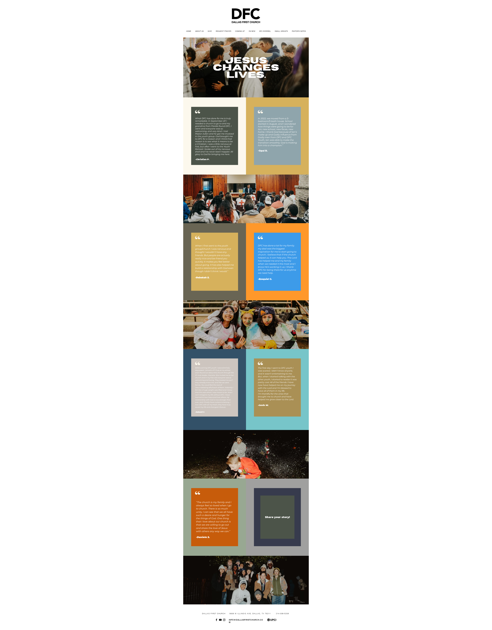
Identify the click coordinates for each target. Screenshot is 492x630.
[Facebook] (216, 619)
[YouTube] (220, 619)
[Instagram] (224, 619)
